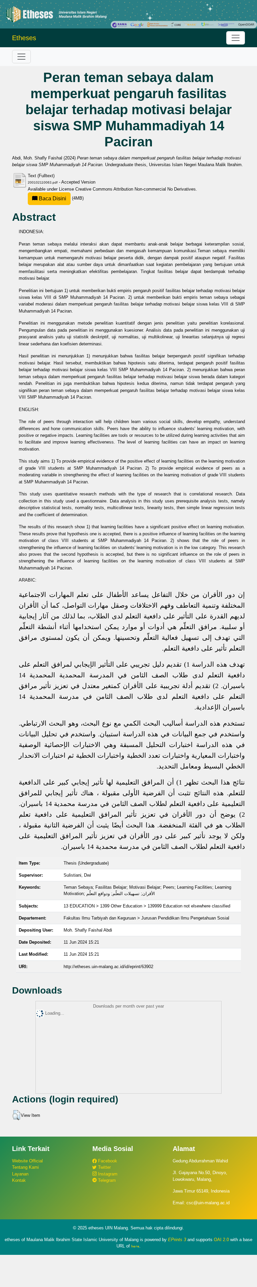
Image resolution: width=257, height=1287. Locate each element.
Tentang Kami (25, 1167)
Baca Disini (51, 198)
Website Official (27, 1160)
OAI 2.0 (221, 1239)
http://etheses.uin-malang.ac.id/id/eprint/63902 (108, 966)
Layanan (20, 1173)
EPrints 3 (177, 1239)
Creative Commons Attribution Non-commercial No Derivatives (135, 189)
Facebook (107, 1160)
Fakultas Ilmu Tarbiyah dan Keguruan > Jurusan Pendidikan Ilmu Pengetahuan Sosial (146, 918)
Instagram (107, 1173)
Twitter (104, 1167)
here (135, 1246)
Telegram (106, 1180)
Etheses (24, 38)
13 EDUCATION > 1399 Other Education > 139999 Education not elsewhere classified (147, 905)
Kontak (19, 1180)
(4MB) (60, 198)
